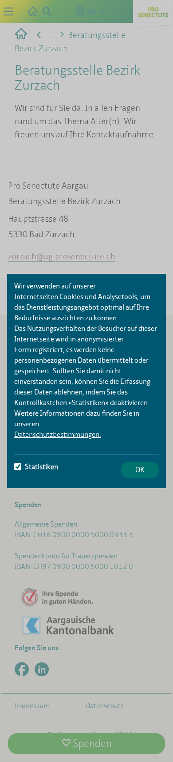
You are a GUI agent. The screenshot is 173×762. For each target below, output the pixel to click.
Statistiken (41, 466)
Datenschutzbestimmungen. (57, 434)
